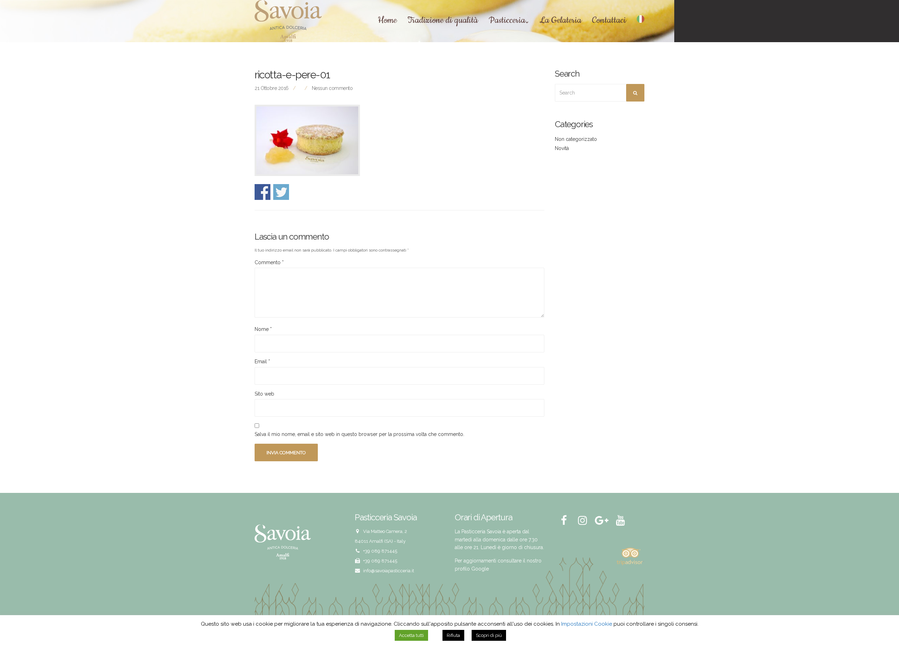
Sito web (264, 394)
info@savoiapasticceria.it (388, 570)
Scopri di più (489, 635)
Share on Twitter (281, 192)
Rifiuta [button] (453, 635)
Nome (263, 329)
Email (262, 361)
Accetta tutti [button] (411, 635)
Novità (562, 148)
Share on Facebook (262, 192)
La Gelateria (560, 20)
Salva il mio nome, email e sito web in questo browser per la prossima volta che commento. (359, 434)
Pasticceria (506, 20)
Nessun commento (332, 88)
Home (387, 20)
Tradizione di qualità (442, 20)
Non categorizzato (576, 139)
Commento (269, 262)
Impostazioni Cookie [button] (586, 624)
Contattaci (609, 20)
